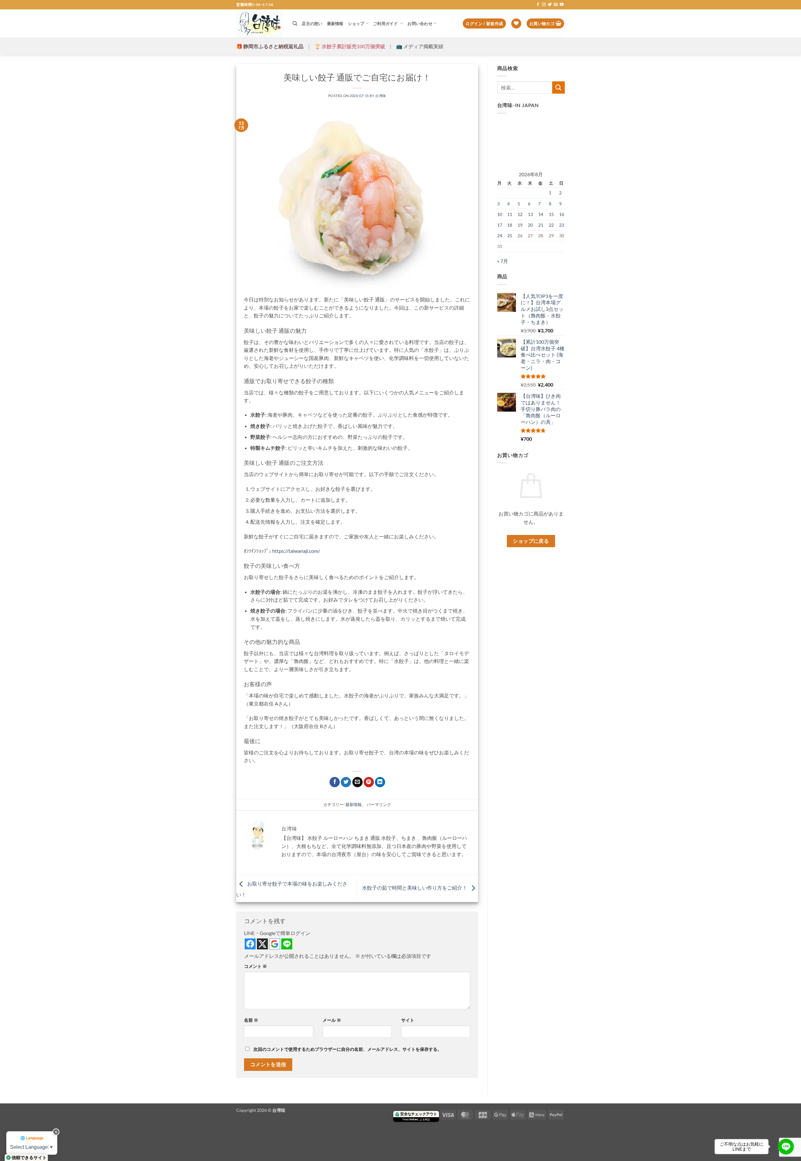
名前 (251, 1020)
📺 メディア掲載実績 (419, 46)
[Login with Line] (286, 943)
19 (520, 225)
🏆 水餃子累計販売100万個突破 (349, 46)
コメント (255, 966)
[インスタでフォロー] (544, 5)
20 (530, 225)
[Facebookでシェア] (334, 782)
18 (509, 225)
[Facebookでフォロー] (538, 5)
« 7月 (502, 261)
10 (499, 214)
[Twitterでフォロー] (550, 5)
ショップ (356, 23)
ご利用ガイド (386, 23)
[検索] (295, 23)
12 (520, 214)
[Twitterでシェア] (346, 782)
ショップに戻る (531, 541)
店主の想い (312, 23)
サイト (407, 1020)
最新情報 (335, 23)
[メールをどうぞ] (556, 5)
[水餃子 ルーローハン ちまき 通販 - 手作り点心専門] (259, 23)
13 (530, 214)
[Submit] (558, 87)
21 (540, 225)
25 (509, 235)
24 (499, 235)
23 (561, 225)
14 (540, 214)
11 (509, 214)
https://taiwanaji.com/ (296, 551)
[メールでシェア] (357, 782)
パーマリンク (379, 804)
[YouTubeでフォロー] (562, 5)
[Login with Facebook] (250, 943)
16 (561, 214)
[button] (484, 23)
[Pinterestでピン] (369, 782)
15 (551, 214)
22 (551, 225)
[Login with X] (262, 943)
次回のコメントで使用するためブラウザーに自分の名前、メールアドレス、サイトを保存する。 (347, 1049)
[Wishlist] (516, 23)
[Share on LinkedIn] (380, 782)
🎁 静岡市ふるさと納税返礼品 (270, 46)
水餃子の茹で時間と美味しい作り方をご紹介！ (415, 888)
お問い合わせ (419, 23)
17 (499, 225)
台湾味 (380, 96)
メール (332, 1020)
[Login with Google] (274, 943)
